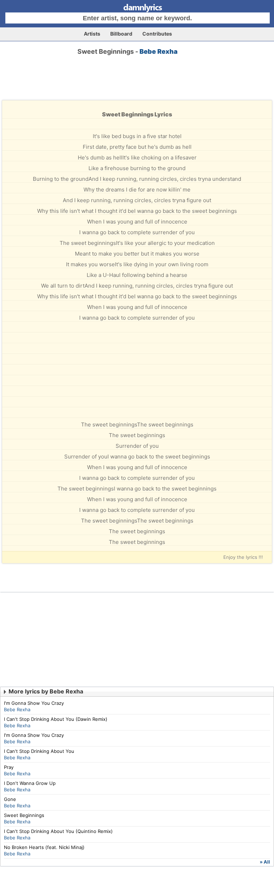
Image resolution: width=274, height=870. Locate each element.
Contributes (157, 34)
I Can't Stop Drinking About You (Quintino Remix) (58, 831)
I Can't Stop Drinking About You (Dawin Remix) (55, 719)
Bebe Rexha (158, 51)
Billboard (121, 34)
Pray (9, 767)
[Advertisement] (137, 84)
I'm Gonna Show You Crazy (34, 703)
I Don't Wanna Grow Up (30, 783)
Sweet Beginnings (24, 815)
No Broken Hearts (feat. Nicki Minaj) (44, 847)
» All (265, 862)
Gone (10, 799)
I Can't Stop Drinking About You (39, 751)
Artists (92, 34)
